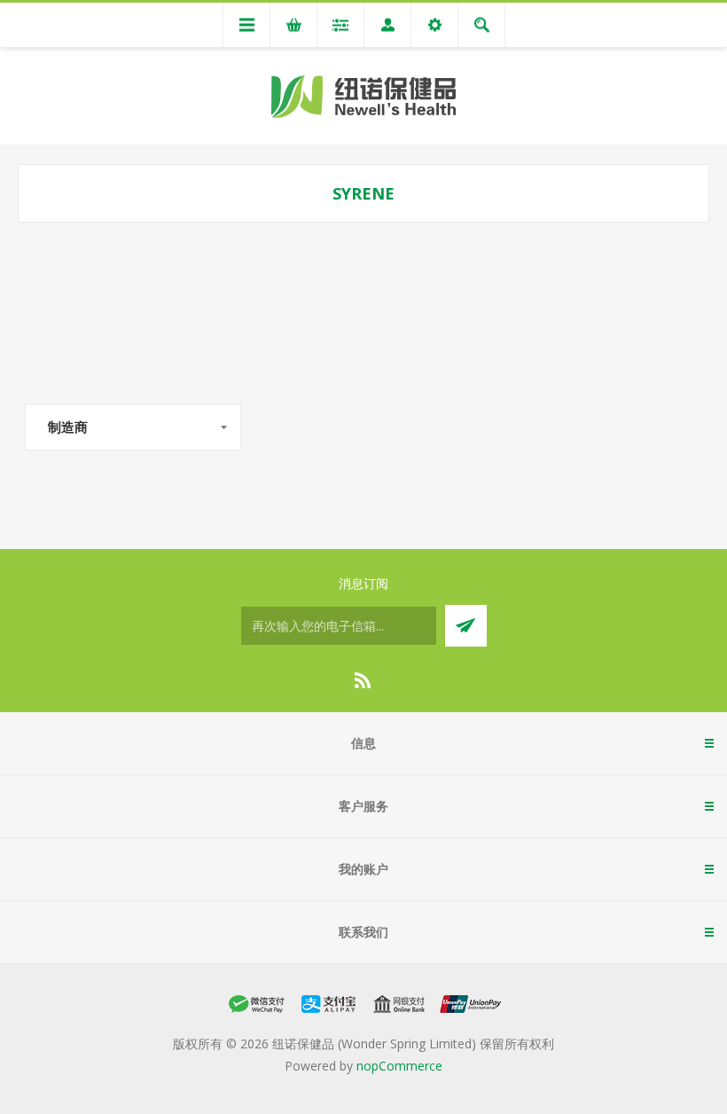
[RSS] (363, 680)
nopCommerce (399, 1065)
